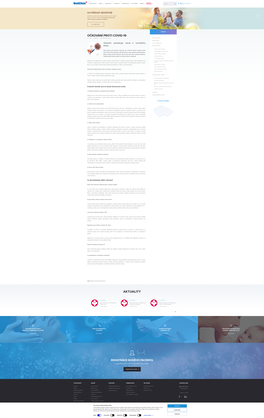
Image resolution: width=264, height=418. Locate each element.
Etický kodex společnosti (79, 400)
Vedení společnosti (78, 392)
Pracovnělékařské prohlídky (132, 394)
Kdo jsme (75, 386)
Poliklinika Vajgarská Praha (114, 386)
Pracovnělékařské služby (131, 386)
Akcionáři (75, 394)
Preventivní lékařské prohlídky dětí (161, 78)
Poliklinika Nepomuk (113, 390)
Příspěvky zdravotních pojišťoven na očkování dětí (164, 83)
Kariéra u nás (146, 388)
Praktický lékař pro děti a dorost (161, 51)
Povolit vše (177, 406)
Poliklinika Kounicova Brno (114, 388)
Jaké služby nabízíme (78, 390)
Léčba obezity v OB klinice (159, 64)
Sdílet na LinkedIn (186, 395)
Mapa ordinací (155, 40)
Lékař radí (95, 38)
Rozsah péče (129, 388)
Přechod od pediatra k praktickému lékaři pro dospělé (163, 61)
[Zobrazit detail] (102, 304)
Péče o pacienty (156, 45)
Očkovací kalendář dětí (159, 80)
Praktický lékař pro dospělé (160, 53)
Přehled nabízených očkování (97, 401)
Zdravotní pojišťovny (158, 56)
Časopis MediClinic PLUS (158, 95)
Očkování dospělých (158, 89)
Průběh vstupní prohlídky (159, 49)
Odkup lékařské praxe (148, 386)
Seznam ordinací (156, 38)
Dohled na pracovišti (130, 392)
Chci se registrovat (156, 43)
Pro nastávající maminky (159, 58)
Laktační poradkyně (158, 71)
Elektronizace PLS (130, 390)
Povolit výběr (177, 410)
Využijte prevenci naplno (158, 75)
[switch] (112, 415)
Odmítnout (177, 414)
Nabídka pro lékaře (148, 390)
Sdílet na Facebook (180, 395)
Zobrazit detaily (147, 415)
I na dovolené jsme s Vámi (159, 66)
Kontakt (75, 398)
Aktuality (75, 388)
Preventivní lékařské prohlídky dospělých (163, 86)
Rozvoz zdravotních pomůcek (160, 69)
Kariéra (75, 396)
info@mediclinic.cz (184, 388)
